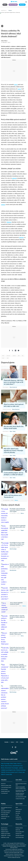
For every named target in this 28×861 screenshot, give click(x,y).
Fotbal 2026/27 (19, 809)
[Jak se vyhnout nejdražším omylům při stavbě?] (5, 607)
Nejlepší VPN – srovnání (5, 835)
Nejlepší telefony (4, 829)
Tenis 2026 (18, 813)
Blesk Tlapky (13, 763)
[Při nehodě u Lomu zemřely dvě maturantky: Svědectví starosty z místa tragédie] (5, 515)
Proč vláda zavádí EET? (5, 812)
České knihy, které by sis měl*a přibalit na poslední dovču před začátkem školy (17, 649)
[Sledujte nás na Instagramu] (15, 747)
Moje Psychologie (5, 763)
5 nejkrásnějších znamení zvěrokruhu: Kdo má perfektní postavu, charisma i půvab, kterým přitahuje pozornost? (18, 687)
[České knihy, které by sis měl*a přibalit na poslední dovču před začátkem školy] (5, 654)
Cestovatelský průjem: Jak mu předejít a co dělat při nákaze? (13, 473)
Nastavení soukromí (9, 854)
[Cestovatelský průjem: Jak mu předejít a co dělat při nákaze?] (14, 465)
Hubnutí (10, 10)
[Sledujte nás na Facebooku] (12, 747)
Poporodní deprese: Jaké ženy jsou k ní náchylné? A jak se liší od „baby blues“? (13, 382)
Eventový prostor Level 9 (12, 772)
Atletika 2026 (18, 817)
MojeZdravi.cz (4, 10)
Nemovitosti (8, 767)
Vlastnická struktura (18, 854)
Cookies (21, 852)
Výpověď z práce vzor (5, 816)
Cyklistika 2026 (19, 819)
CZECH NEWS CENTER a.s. (19, 843)
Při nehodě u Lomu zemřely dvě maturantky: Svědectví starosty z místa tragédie (17, 510)
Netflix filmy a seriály (5, 837)
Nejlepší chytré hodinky (5, 833)
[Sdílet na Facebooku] (9, 350)
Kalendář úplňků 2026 (5, 791)
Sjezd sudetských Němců (6, 810)
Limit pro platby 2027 (20, 831)
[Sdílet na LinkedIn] (15, 350)
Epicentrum (3, 783)
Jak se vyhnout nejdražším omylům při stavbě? (16, 603)
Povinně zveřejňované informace (14, 857)
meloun (3, 204)
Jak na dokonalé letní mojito (21, 796)
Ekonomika (19, 824)
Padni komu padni (4, 814)
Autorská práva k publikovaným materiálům (13, 849)
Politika (3, 803)
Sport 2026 (19, 803)
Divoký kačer (3, 818)
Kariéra (21, 742)
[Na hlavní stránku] (14, 2)
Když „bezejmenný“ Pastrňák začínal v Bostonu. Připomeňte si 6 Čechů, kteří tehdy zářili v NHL (18, 666)
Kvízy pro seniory (4, 789)
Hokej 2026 (18, 811)
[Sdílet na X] (12, 350)
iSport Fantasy (8, 765)
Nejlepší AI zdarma (4, 831)
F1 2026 (17, 815)
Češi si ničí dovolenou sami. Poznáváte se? (13, 496)
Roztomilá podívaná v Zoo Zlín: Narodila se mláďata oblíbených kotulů (17, 617)
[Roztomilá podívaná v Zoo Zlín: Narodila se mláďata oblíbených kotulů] (5, 622)
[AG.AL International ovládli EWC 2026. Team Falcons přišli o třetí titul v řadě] (5, 532)
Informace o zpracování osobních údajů (11, 852)
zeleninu (21, 237)
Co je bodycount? (4, 793)
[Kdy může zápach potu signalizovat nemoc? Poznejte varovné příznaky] (14, 441)
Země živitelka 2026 (20, 837)
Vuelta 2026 (9, 774)
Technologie (4, 824)
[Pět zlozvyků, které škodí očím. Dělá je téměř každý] (14, 419)
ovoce (15, 84)
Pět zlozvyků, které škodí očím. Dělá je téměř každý (14, 427)
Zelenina (9, 222)
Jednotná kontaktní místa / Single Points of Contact (14, 855)
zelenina (14, 178)
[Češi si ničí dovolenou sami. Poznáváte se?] (14, 488)
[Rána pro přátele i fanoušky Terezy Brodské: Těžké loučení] (5, 638)
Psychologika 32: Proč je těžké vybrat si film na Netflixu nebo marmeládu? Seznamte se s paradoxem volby (17, 544)
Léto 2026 (19, 780)
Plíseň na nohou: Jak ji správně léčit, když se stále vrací (14, 405)
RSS (17, 742)
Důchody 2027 (18, 833)
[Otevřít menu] (26, 2)
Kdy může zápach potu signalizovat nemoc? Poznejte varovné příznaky (13, 450)
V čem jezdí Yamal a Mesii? (6, 787)
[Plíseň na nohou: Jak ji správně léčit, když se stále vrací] (14, 397)
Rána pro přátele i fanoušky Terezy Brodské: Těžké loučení (18, 633)
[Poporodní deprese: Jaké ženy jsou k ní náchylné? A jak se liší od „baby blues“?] (14, 373)
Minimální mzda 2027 (20, 835)
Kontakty (6, 742)
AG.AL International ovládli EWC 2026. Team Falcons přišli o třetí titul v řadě (18, 527)
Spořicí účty (18, 829)
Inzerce (12, 742)
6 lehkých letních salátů (20, 798)
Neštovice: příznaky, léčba (6, 785)
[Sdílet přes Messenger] (18, 350)
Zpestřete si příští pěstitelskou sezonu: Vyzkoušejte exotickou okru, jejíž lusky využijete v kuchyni (18, 565)
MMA (17, 807)
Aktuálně (3, 780)
